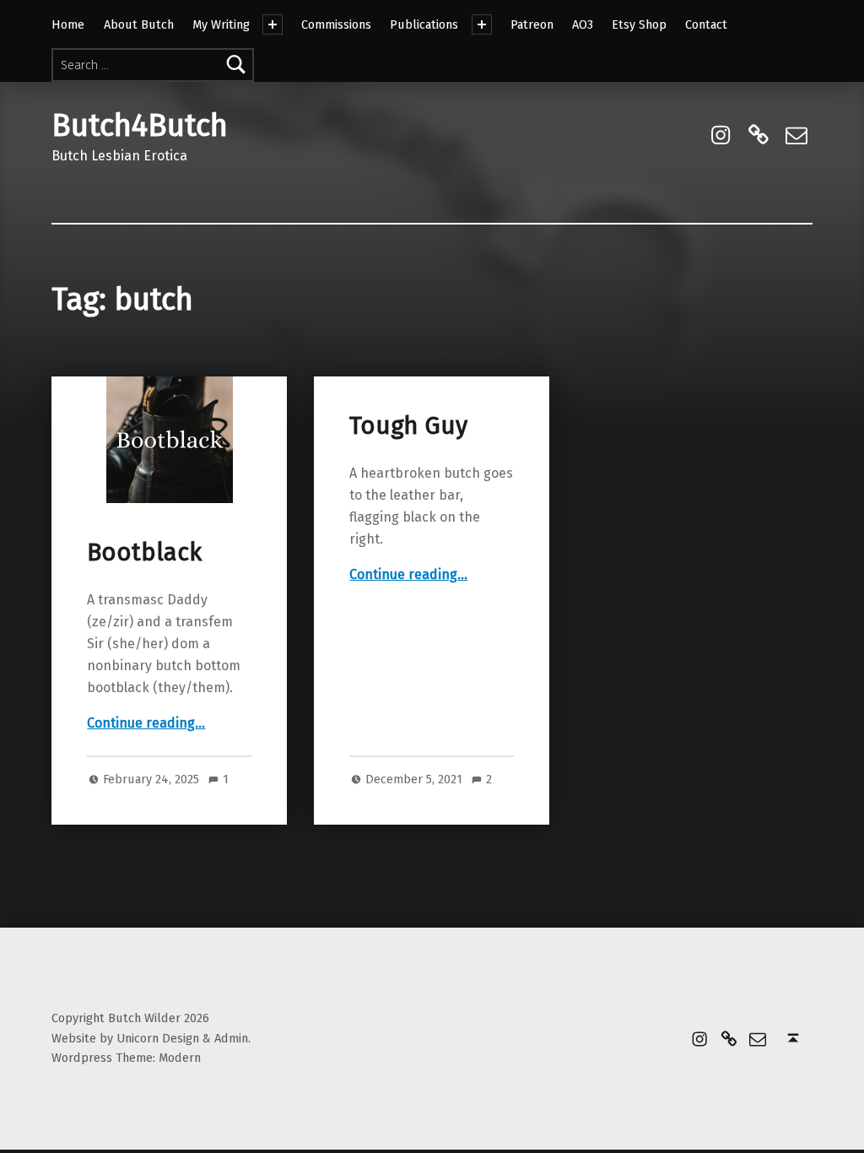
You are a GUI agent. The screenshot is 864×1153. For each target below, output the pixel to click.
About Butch (139, 24)
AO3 (582, 24)
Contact (706, 24)
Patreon (532, 24)
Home (67, 24)
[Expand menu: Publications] (482, 24)
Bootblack (144, 552)
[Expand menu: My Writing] (272, 24)
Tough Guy (408, 426)
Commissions (336, 24)
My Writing (221, 24)
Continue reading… (146, 723)
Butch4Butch (139, 125)
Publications (424, 24)
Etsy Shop (639, 24)
